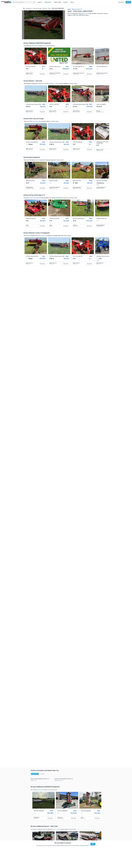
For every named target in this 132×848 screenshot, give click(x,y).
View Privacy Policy (84, 845)
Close (93, 844)
